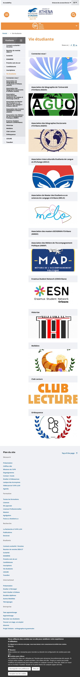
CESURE (9, 139)
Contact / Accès (8, 476)
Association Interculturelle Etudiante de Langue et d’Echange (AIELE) (14, 96)
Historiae (9, 125)
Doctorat (6, 536)
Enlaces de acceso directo (60, 3)
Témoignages (7, 602)
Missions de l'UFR (9, 469)
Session (13, 650)
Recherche (7, 523)
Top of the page (68, 453)
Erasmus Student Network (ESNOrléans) (14, 121)
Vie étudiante (11, 74)
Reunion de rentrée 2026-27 (13, 51)
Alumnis (6, 625)
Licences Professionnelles (12, 509)
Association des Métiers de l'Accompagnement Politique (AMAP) (14, 116)
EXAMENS (9, 59)
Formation (7, 493)
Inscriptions (10, 70)
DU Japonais (7, 506)
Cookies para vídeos (17, 656)
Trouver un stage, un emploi (13, 622)
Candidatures (11, 66)
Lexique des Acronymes (11, 482)
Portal (4, 33)
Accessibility (7, 3)
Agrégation (7, 515)
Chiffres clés (7, 466)
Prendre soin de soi (13, 63)
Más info (11, 646)
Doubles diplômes (9, 595)
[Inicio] (33, 12)
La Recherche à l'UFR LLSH (12, 529)
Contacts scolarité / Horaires (13, 46)
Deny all (35, 669)
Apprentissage (8, 616)
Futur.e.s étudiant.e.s (10, 519)
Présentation (7, 463)
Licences (6, 502)
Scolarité (9, 56)
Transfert (9, 142)
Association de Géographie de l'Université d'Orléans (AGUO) (14, 83)
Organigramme (8, 473)
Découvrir (7, 457)
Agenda (6, 489)
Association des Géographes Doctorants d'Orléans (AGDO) (14, 90)
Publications (7, 532)
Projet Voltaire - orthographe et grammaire (18, 629)
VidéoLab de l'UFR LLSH (11, 486)
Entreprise (7, 607)
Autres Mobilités (9, 599)
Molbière (9, 128)
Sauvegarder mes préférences (19, 669)
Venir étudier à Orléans (11, 592)
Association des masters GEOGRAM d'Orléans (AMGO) (15, 110)
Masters (6, 512)
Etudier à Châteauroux (11, 479)
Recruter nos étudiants (11, 619)
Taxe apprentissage (10, 612)
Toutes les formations (11, 499)
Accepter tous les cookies (17, 674)
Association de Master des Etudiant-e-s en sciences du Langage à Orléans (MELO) (14, 104)
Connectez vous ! (12, 78)
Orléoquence (11, 134)
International (8, 580)
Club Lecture (10, 131)
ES (74, 3)
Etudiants (9, 40)
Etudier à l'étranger (10, 589)
